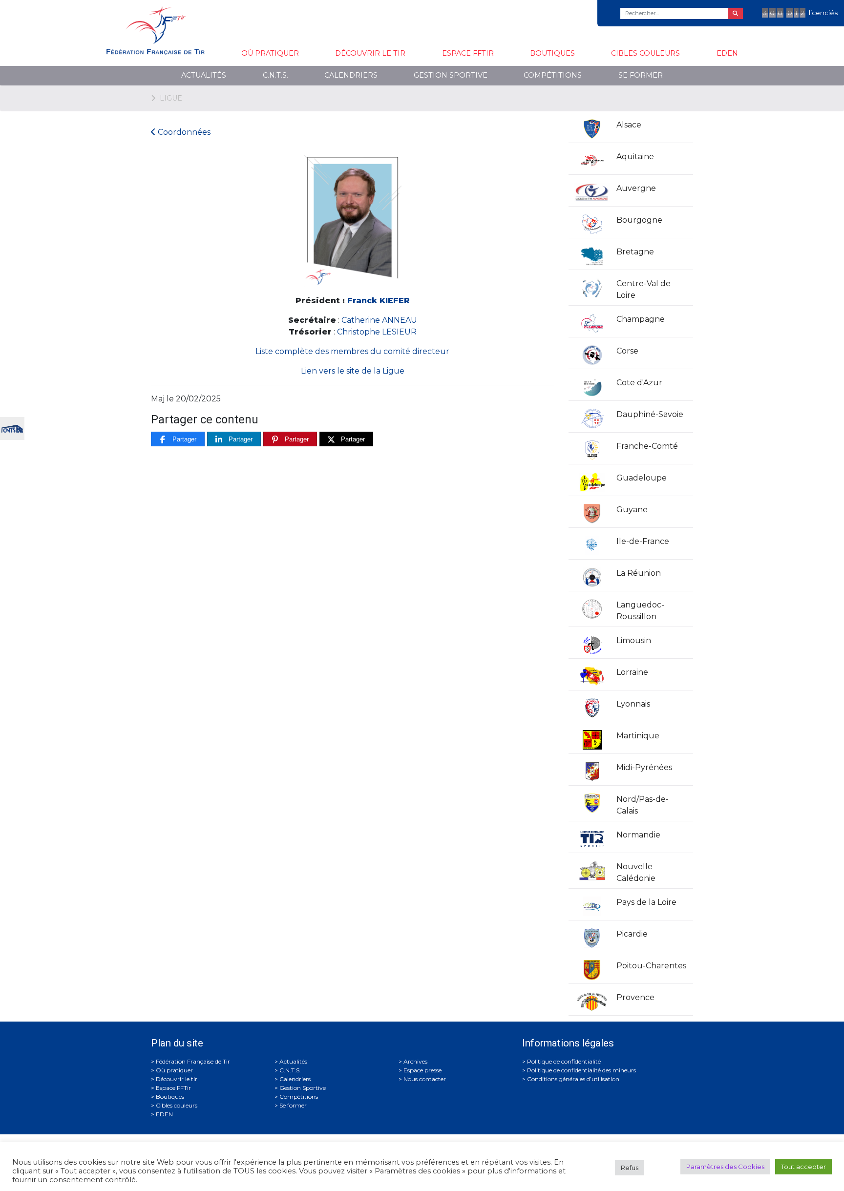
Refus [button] (629, 1167)
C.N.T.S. (275, 75)
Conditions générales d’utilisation (573, 1079)
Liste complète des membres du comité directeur (352, 351)
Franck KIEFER (378, 300)
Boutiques (552, 53)
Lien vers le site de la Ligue (352, 371)
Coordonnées (183, 132)
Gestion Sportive (450, 75)
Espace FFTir (468, 53)
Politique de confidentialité (564, 1061)
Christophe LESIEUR (377, 331)
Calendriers (351, 75)
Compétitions (553, 75)
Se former (640, 75)
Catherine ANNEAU (379, 320)
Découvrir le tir (370, 53)
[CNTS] (12, 427)
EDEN (727, 53)
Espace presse (422, 1070)
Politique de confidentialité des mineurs (581, 1070)
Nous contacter (424, 1079)
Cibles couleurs (645, 53)
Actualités (203, 75)
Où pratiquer (270, 53)
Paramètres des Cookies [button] (725, 1166)
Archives (415, 1061)
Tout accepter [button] (803, 1166)
